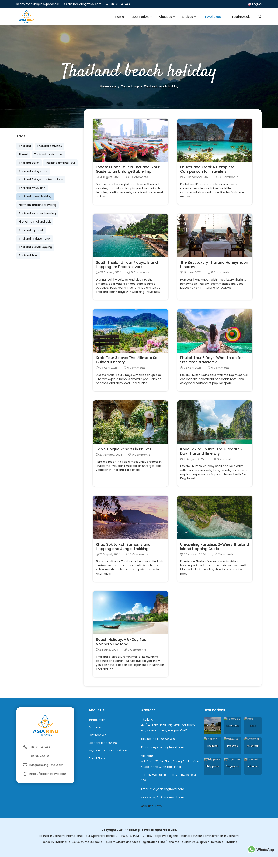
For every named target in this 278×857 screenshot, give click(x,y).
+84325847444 (119, 4)
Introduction (97, 720)
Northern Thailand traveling (37, 205)
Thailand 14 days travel (34, 238)
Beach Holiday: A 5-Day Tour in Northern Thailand (124, 642)
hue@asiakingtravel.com (84, 4)
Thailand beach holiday (35, 196)
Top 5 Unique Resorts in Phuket (123, 449)
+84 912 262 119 (39, 756)
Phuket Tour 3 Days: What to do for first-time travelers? (211, 360)
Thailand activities (49, 146)
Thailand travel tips (32, 188)
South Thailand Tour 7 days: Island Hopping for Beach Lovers (127, 264)
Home (119, 17)
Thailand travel (29, 163)
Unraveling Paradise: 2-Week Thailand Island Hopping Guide (214, 546)
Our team (95, 727)
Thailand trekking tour (60, 163)
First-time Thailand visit (35, 221)
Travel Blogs (97, 758)
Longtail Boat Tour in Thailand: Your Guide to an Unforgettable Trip (128, 169)
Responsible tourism (103, 743)
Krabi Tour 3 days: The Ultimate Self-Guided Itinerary (129, 360)
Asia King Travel (151, 806)
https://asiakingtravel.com (47, 774)
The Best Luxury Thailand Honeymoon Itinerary (214, 264)
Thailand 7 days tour (33, 171)
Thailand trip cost (31, 230)
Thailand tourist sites (48, 154)
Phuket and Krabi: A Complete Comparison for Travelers (207, 169)
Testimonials (241, 17)
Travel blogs (212, 17)
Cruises (188, 17)
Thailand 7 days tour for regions (41, 179)
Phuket (23, 154)
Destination (140, 17)
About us (166, 17)
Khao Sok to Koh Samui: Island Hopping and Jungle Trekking (123, 546)
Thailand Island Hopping (35, 247)
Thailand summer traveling (37, 213)
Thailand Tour (28, 255)
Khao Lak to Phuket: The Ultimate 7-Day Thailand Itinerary (212, 451)
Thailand (25, 146)
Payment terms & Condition (108, 750)
